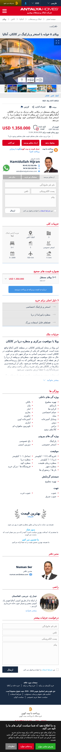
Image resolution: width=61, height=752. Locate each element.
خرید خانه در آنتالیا (13, 685)
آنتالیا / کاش (30, 237)
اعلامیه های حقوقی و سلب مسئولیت (37, 694)
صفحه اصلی (51, 19)
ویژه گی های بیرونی (48, 436)
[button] (4, 61)
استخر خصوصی (48, 247)
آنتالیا (22, 19)
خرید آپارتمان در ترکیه (46, 685)
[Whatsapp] (6, 171)
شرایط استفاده (45, 211)
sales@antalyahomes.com (26, 171)
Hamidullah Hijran (25, 161)
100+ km (30, 257)
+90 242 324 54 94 (30, 168)
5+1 (12, 247)
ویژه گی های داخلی (49, 397)
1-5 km (48, 257)
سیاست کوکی (19, 697)
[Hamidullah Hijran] (49, 172)
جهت (56, 488)
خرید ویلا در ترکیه (29, 685)
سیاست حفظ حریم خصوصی (37, 697)
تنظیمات (11, 746)
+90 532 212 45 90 (30, 165)
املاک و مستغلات (34, 19)
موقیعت (54, 451)
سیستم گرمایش (50, 476)
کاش (13, 19)
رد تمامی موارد (26, 746)
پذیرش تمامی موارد (45, 746)
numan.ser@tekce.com (19, 574)
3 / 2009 (12, 257)
